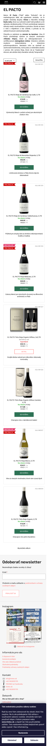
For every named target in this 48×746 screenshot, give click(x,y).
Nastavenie (23, 733)
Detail (24, 352)
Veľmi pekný (6, 702)
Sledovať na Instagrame (25, 646)
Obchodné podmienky (10, 664)
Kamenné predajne (9, 659)
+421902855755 (12, 681)
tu (27, 727)
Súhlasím (34, 740)
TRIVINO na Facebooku (14, 684)
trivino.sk (9, 687)
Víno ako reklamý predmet (11, 662)
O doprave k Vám (8, 656)
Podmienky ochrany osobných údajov (15, 667)
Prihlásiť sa (10, 593)
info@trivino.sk (11, 679)
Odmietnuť (12, 740)
